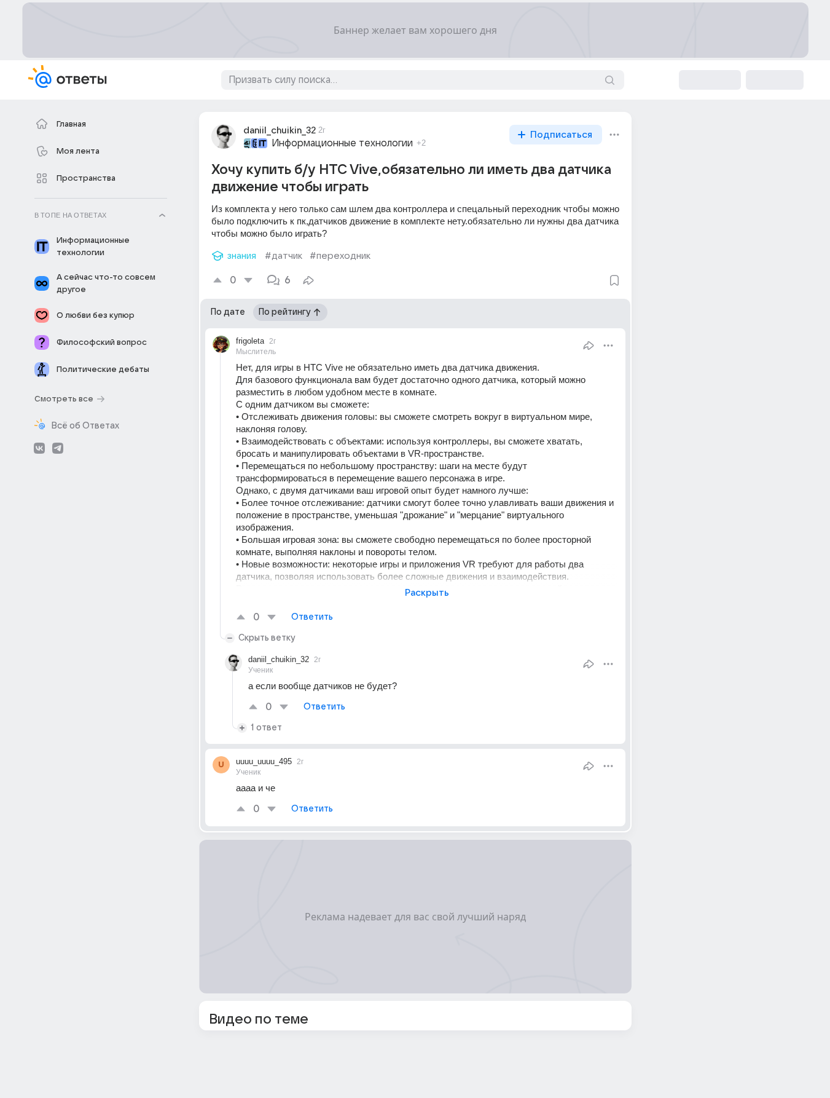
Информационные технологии (342, 143)
